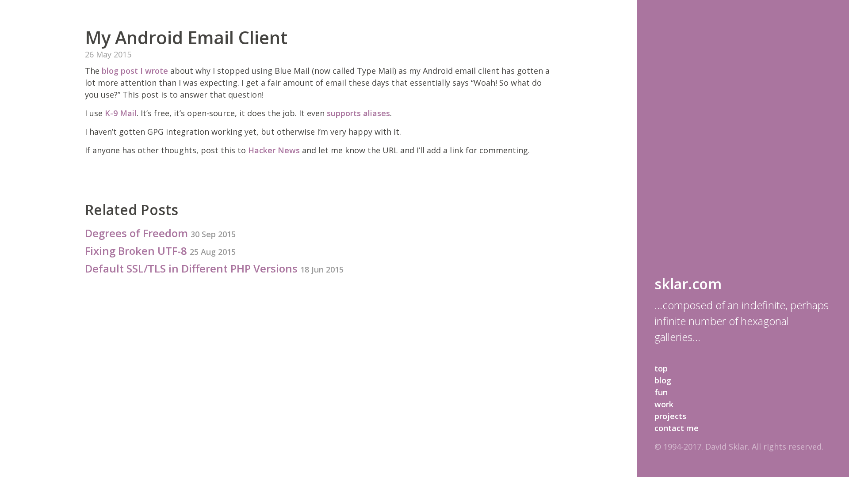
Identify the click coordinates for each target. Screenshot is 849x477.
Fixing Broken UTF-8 (160, 250)
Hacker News (274, 150)
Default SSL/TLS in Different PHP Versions (214, 268)
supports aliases (358, 113)
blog (662, 380)
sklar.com (688, 283)
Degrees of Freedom (160, 233)
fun (661, 392)
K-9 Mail (121, 113)
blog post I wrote (135, 70)
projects (670, 416)
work (663, 404)
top (661, 368)
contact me (676, 428)
